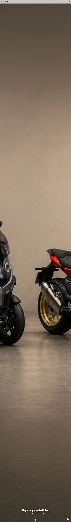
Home (66, 1)
